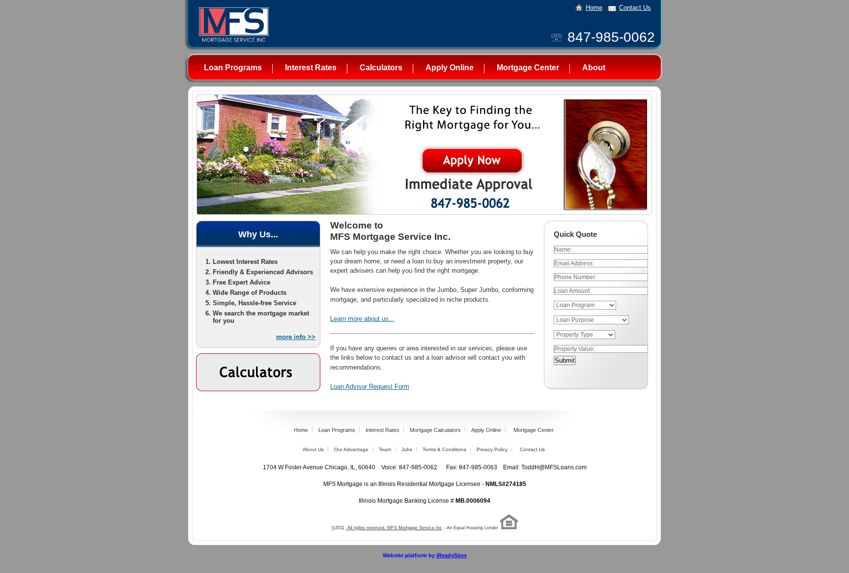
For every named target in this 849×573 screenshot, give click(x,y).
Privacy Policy (492, 449)
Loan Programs (233, 67)
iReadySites (451, 555)
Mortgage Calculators (435, 430)
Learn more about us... (362, 318)
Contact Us (635, 7)
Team (385, 449)
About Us (313, 449)
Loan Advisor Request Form (369, 386)
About (593, 67)
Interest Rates (311, 67)
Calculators (381, 67)
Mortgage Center (528, 67)
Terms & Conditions (444, 449)
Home (594, 7)
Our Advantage (351, 449)
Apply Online (449, 67)
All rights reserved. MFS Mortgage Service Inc (394, 527)
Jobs (406, 449)
